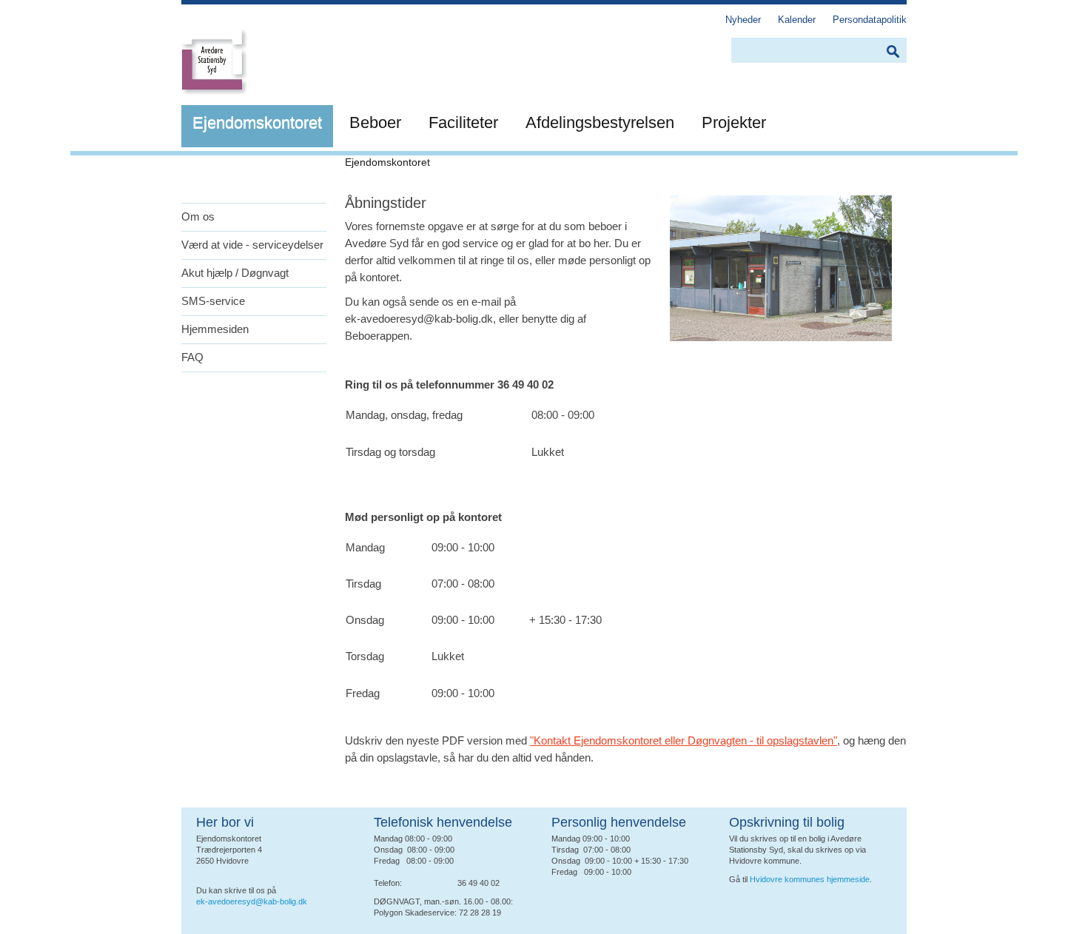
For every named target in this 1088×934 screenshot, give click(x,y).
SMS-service (213, 301)
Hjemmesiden (215, 329)
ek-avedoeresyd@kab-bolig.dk (251, 901)
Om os (198, 216)
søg (892, 51)
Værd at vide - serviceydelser (252, 244)
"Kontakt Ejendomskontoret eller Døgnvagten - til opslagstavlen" (683, 740)
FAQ (192, 357)
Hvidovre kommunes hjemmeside (810, 879)
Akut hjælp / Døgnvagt (235, 272)
